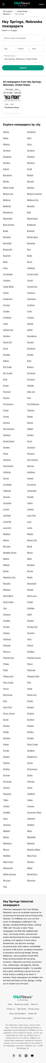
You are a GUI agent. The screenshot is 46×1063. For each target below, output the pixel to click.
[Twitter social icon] (20, 1056)
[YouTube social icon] (32, 1056)
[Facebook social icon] (14, 1056)
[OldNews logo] (22, 3)
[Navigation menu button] (3, 4)
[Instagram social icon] (26, 1056)
